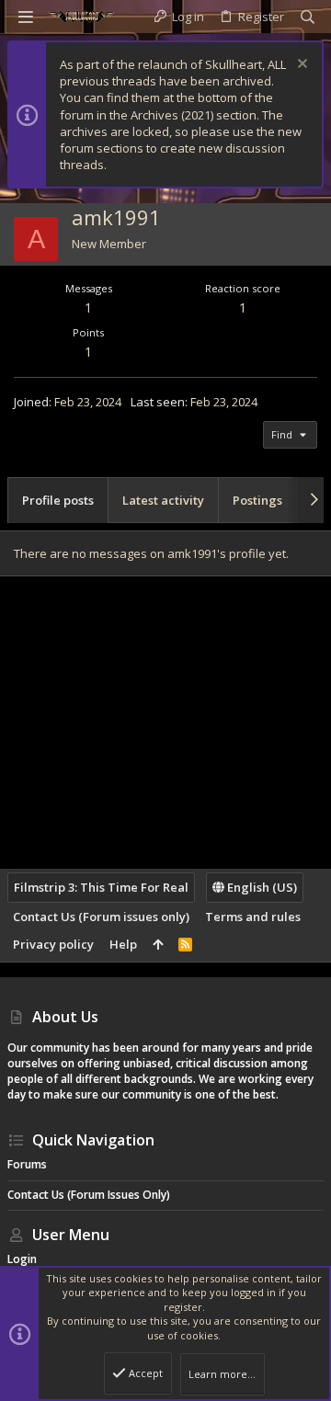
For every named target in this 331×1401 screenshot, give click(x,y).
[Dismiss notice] (300, 65)
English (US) (260, 887)
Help (123, 944)
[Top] (157, 944)
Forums (27, 1164)
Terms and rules (253, 916)
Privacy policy (53, 944)
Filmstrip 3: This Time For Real (101, 887)
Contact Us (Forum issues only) (101, 916)
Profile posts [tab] (58, 500)
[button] (25, 16)
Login (22, 1259)
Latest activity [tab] (163, 500)
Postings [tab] (257, 500)
